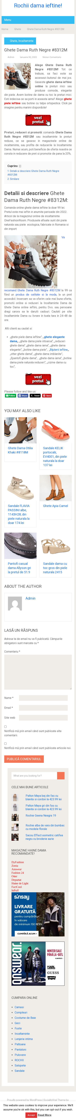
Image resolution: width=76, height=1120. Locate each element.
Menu (7, 20)
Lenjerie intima (24, 1039)
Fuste (18, 1028)
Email (8, 707)
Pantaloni (20, 1049)
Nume (8, 698)
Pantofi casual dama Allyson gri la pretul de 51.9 (19, 568)
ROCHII (19, 1060)
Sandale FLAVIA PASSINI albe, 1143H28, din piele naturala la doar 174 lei (19, 514)
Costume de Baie (25, 1017)
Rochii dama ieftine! (38, 5)
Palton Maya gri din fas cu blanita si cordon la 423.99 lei (44, 807)
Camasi (19, 1007)
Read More (44, 1115)
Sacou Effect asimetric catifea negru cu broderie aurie (44, 837)
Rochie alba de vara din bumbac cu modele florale (45, 827)
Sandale (20, 1070)
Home (5, 29)
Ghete (17, 29)
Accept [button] (31, 1115)
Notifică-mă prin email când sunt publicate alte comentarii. (33, 733)
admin (11, 57)
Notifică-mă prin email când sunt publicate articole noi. (37, 748)
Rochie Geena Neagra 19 (41, 815)
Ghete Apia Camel (55, 506)
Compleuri (21, 1012)
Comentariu (12, 651)
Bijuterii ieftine (59, 349)
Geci (17, 1023)
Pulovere (20, 1055)
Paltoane (20, 1044)
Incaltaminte (25, 41)
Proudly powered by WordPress (24, 1100)
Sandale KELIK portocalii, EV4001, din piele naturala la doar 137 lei (55, 456)
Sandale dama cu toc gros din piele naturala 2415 (55, 568)
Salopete (20, 1065)
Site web (9, 717)
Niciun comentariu (52, 57)
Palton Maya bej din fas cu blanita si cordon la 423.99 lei (44, 797)
